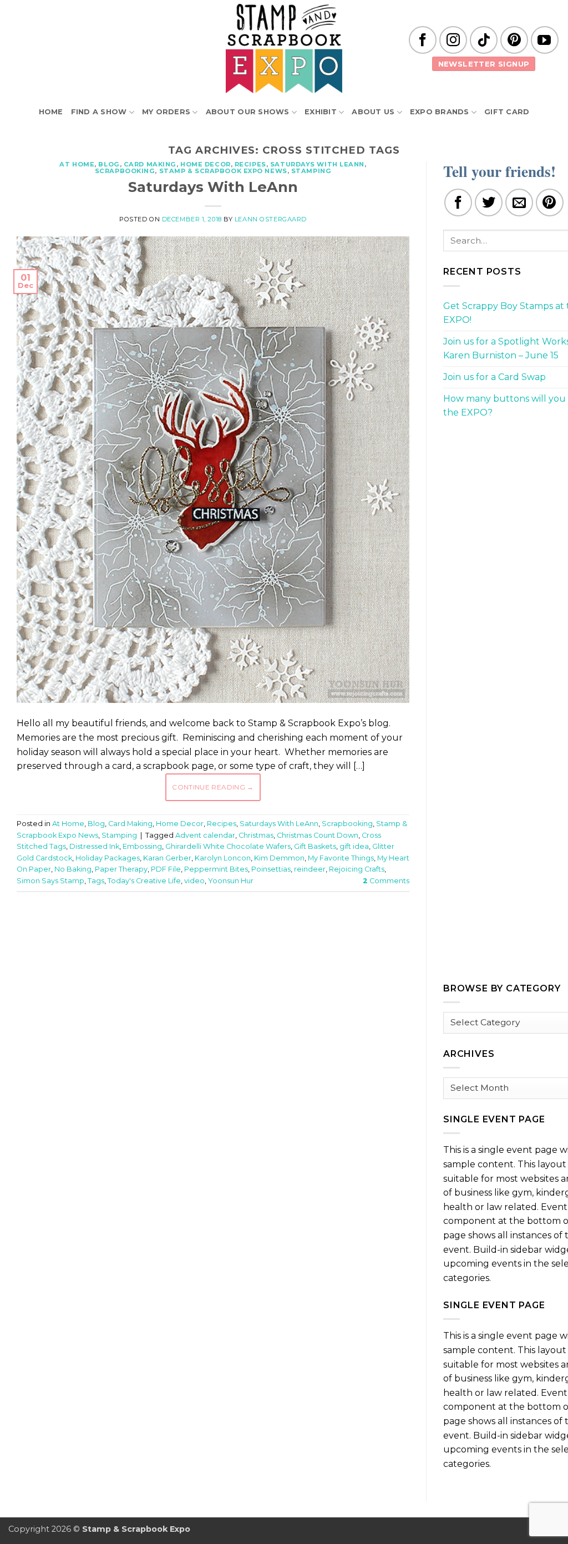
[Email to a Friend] (519, 202)
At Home (76, 164)
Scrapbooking (125, 171)
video (194, 881)
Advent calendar (205, 835)
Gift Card (506, 112)
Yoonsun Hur (230, 881)
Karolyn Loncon (223, 858)
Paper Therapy (121, 869)
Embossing (142, 846)
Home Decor (205, 164)
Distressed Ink (94, 846)
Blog (108, 164)
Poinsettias (271, 869)
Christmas (256, 835)
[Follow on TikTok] (484, 40)
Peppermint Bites (216, 869)
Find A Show (99, 112)
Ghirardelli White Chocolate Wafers (228, 846)
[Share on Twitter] (489, 202)
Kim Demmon (279, 858)
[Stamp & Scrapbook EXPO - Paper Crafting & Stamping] (284, 48)
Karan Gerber (167, 858)
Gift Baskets (315, 846)
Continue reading (213, 787)
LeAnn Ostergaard (271, 219)
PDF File (166, 869)
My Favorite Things (341, 858)
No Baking (73, 869)
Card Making (150, 164)
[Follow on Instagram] (453, 40)
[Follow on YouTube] (545, 40)
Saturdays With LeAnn (317, 164)
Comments (386, 881)
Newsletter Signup (484, 63)
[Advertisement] (218, 934)
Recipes (250, 164)
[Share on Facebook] (458, 202)
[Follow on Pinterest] (514, 40)
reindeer (310, 869)
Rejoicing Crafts (356, 869)
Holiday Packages (107, 858)
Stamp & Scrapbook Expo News (223, 171)
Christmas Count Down (317, 835)
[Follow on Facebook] (423, 40)
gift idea (354, 846)
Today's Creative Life (144, 881)
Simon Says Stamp (50, 881)
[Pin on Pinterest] (550, 202)
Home (51, 112)
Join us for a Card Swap (494, 377)
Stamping (311, 171)
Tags (96, 881)
